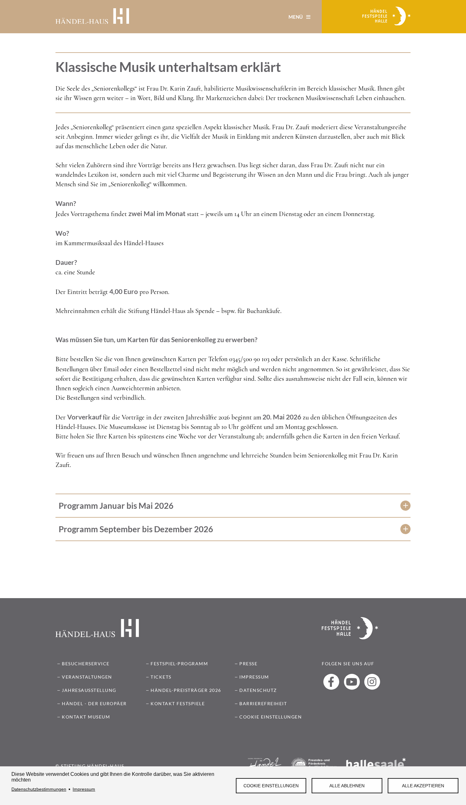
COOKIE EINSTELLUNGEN (270, 716)
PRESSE (248, 663)
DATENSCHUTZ (258, 690)
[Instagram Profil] (372, 682)
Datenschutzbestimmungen (38, 789)
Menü (296, 17)
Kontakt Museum (86, 716)
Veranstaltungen (87, 677)
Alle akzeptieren (423, 785)
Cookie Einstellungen (271, 785)
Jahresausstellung (89, 690)
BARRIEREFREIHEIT (263, 703)
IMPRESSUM (254, 677)
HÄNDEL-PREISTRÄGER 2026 (186, 690)
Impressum (84, 789)
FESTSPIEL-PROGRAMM (179, 663)
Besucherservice (86, 663)
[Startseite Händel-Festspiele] (386, 17)
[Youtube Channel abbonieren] (352, 682)
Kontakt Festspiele (178, 703)
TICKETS (161, 677)
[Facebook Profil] (331, 682)
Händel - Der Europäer (94, 703)
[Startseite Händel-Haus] (92, 16)
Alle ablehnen (347, 785)
